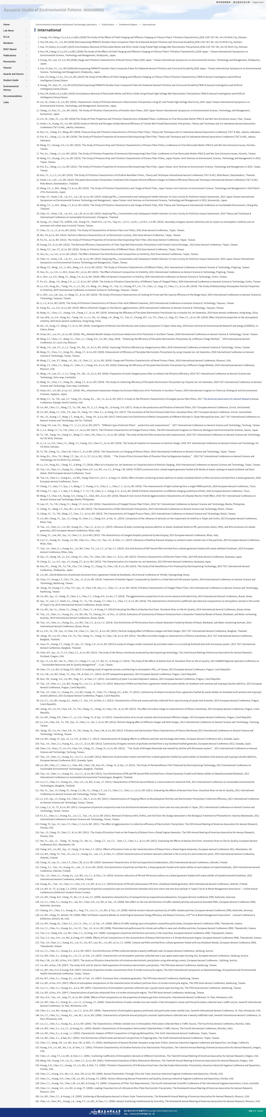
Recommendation (12, 96)
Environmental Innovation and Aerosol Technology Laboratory (66, 24)
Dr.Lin (6, 36)
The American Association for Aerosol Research (227, 398)
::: (1, 2)
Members (8, 43)
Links (6, 102)
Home (6, 24)
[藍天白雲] (133, 12)
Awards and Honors (13, 73)
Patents (7, 67)
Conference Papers (128, 24)
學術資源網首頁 (223, 2)
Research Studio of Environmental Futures (53, 9)
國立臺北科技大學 (241, 2)
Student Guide (10, 80)
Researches (9, 61)
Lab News (8, 30)
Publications (9, 55)
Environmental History (11, 87)
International (148, 24)
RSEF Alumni (9, 49)
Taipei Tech (258, 2)
